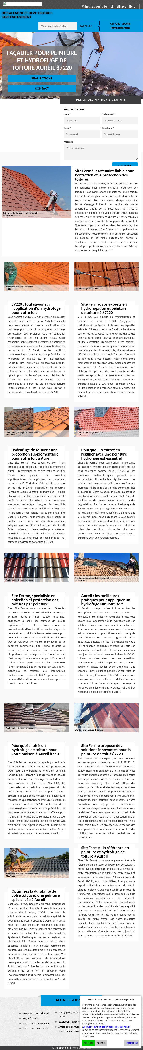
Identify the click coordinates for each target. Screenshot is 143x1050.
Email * (67, 128)
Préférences (132, 1043)
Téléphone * (108, 128)
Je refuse (101, 1043)
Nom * (67, 114)
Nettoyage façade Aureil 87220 (70, 1014)
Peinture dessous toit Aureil (36, 1023)
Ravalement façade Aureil (71, 1022)
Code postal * (109, 114)
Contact (42, 88)
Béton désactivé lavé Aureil (36, 1013)
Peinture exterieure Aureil (35, 1028)
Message (68, 142)
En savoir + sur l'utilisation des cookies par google (106, 1027)
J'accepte (88, 1043)
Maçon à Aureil (30, 1018)
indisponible (96, 7)
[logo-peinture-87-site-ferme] (23, 4)
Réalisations (41, 78)
